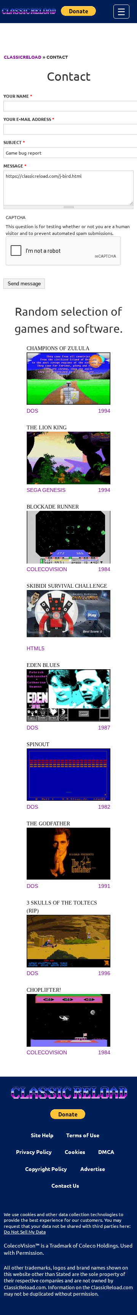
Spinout (38, 744)
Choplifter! (44, 990)
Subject (14, 142)
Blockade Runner (53, 507)
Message (15, 166)
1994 (104, 411)
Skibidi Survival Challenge (67, 586)
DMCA (106, 1151)
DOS (32, 411)
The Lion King (47, 428)
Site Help (42, 1135)
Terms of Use (82, 1135)
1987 (104, 728)
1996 (104, 973)
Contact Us (65, 1185)
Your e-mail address (28, 119)
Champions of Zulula (58, 348)
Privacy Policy (34, 1151)
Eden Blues (43, 665)
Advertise (92, 1168)
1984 (104, 569)
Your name (17, 96)
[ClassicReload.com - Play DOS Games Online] (28, 11)
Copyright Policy (46, 1168)
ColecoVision (47, 569)
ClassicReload (22, 57)
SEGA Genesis (46, 490)
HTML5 (36, 648)
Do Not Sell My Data (25, 1232)
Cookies (75, 1151)
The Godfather (48, 824)
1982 (104, 807)
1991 (104, 886)
